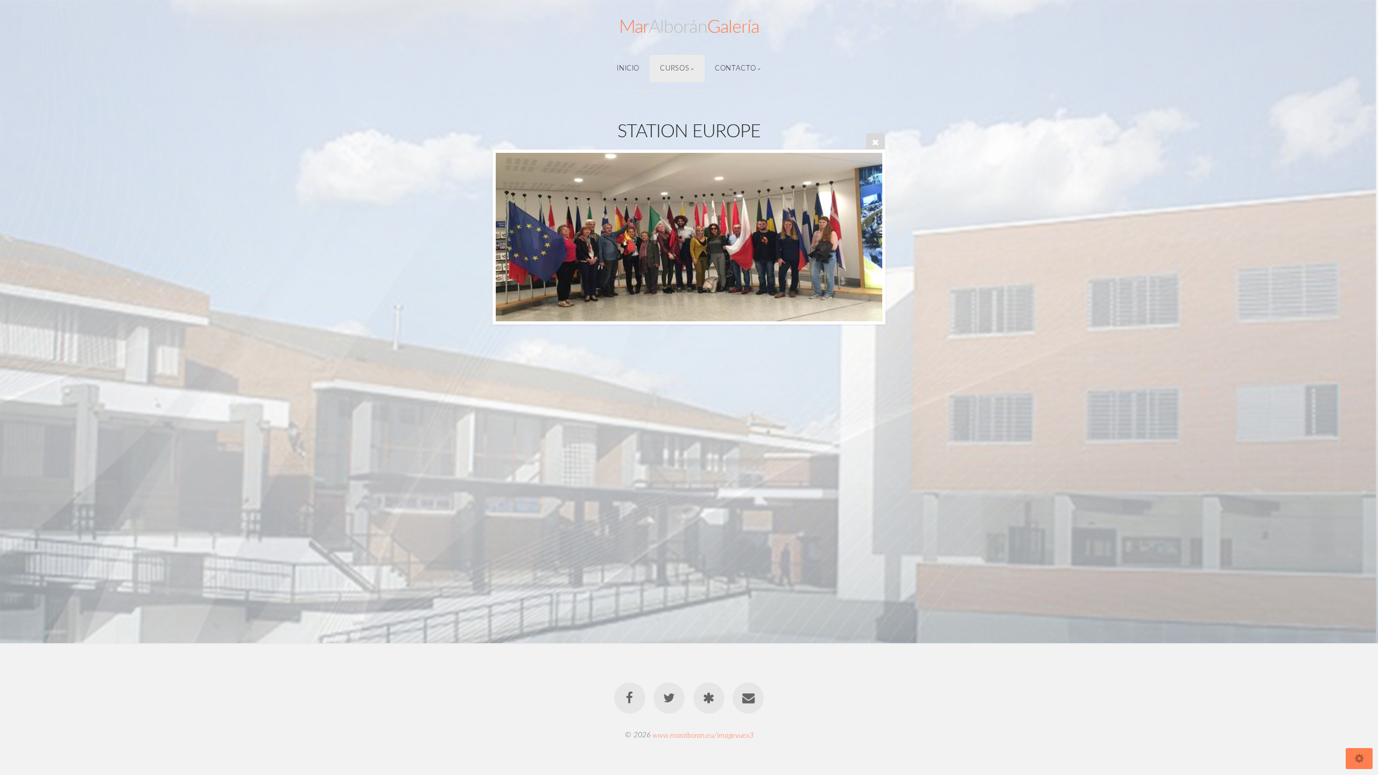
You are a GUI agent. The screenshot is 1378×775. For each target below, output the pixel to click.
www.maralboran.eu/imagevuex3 (703, 735)
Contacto (735, 68)
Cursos (674, 68)
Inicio (628, 68)
